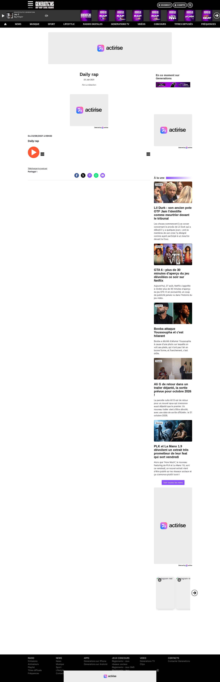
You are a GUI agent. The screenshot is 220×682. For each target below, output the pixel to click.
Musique (34, 24)
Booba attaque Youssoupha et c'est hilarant (168, 332)
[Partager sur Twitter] (82, 176)
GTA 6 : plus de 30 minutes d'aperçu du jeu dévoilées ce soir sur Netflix (171, 275)
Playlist (31, 667)
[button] (165, 593)
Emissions (32, 661)
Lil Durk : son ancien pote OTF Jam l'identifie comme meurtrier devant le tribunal (173, 213)
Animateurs (33, 664)
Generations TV (120, 24)
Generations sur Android (95, 664)
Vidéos (141, 24)
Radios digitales (92, 24)
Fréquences (208, 24)
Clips (142, 664)
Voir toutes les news (173, 482)
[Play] (3, 15)
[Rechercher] (190, 5)
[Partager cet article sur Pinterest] (89, 176)
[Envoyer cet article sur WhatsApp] (95, 176)
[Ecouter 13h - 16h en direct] (173, 84)
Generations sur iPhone (95, 661)
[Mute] (46, 16)
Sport (51, 24)
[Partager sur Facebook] (76, 176)
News (18, 24)
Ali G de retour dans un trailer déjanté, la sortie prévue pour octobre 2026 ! (172, 389)
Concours (160, 24)
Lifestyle (69, 24)
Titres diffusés (184, 24)
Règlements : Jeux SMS (123, 667)
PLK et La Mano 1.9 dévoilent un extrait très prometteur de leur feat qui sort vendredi (171, 452)
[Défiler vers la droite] (194, 593)
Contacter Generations (179, 661)
